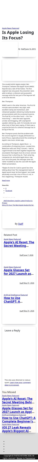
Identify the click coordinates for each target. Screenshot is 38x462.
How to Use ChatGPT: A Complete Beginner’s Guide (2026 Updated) (18, 421)
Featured (15, 28)
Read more (6, 180)
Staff (23, 49)
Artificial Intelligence (12, 295)
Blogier (19, 458)
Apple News (7, 28)
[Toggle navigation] (2, 5)
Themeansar (30, 458)
